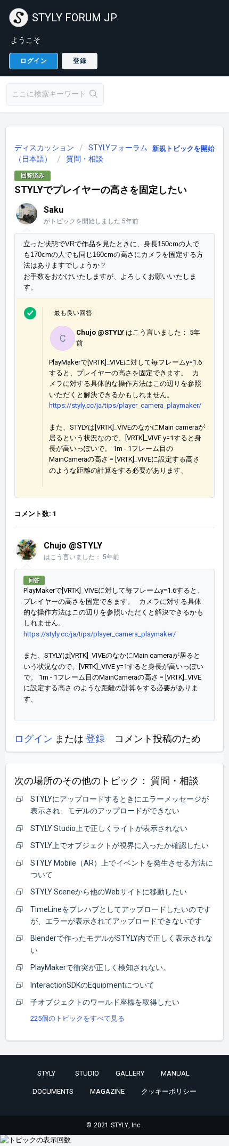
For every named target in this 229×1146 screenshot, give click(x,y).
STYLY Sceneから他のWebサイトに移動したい (108, 891)
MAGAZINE (107, 1091)
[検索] (93, 94)
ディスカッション (44, 147)
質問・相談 (84, 159)
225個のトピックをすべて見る (77, 1018)
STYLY (46, 1073)
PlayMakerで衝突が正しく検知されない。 (100, 967)
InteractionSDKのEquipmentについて (92, 985)
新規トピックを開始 (183, 148)
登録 (95, 738)
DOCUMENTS (52, 1091)
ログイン (33, 738)
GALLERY (130, 1073)
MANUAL (175, 1073)
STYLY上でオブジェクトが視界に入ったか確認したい (119, 845)
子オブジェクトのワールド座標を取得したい (104, 1002)
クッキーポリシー (169, 1091)
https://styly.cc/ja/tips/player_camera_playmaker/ (126, 405)
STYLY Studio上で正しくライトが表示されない (108, 828)
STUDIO (87, 1073)
